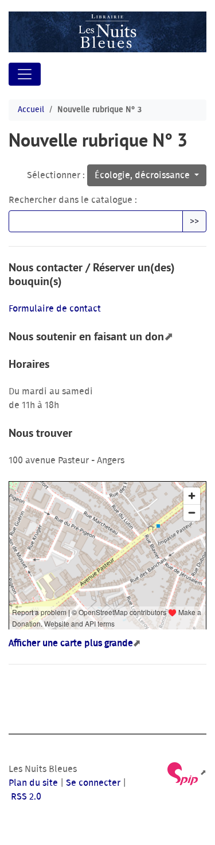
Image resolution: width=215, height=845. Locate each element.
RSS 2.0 (25, 796)
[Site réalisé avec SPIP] (186, 773)
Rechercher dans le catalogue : (73, 200)
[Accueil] (107, 31)
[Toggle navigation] (25, 74)
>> (194, 221)
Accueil (31, 110)
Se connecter (93, 783)
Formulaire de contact (55, 308)
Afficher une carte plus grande (71, 643)
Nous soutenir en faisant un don (86, 336)
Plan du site (33, 783)
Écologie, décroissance (143, 175)
